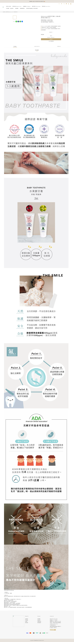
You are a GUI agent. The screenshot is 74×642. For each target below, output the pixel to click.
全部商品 (4, 11)
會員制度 (26, 622)
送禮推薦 (16, 8)
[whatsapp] (20, 21)
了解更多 (49, 1)
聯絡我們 (51, 39)
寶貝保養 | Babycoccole (17, 6)
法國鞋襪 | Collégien (26, 6)
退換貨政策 (39, 621)
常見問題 (39, 618)
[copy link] (22, 21)
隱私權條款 (39, 622)
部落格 (26, 621)
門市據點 (7, 8)
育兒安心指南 (8, 6)
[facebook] (18, 21)
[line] (16, 21)
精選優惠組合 (22, 8)
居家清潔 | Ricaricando (36, 6)
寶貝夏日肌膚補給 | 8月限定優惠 (32, 8)
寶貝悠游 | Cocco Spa (46, 6)
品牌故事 (26, 618)
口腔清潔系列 (15, 11)
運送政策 (39, 620)
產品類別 (11, 8)
